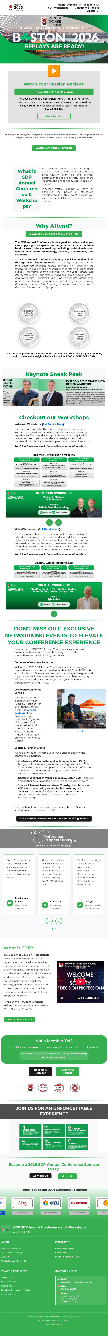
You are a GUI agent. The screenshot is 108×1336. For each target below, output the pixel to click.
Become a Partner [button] (67, 1071)
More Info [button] (67, 1176)
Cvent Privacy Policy (54, 1332)
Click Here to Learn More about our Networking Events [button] (54, 818)
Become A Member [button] (40, 1071)
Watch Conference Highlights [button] (54, 147)
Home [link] (61, 4)
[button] (74, 4)
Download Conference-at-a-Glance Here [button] (54, 233)
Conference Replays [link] (87, 7)
